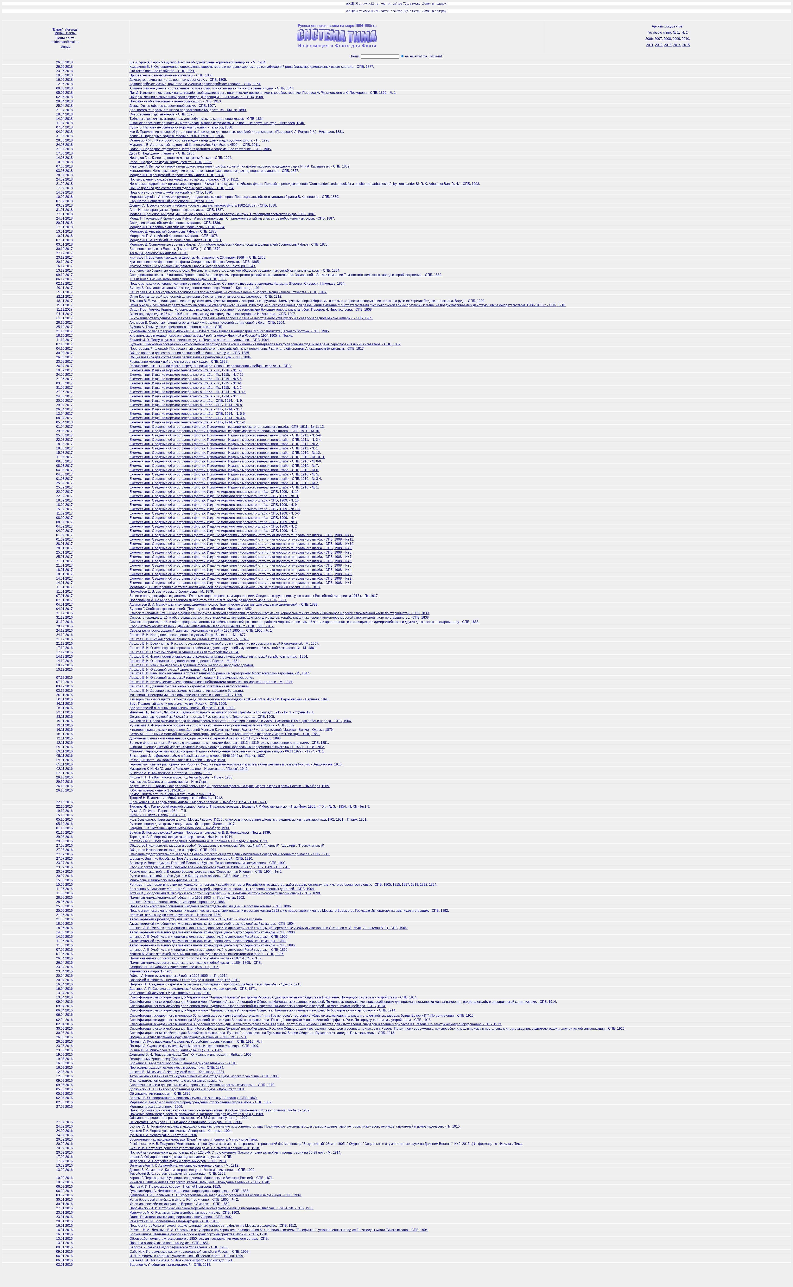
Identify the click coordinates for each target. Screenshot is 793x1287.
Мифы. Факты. (65, 33)
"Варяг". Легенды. (65, 29)
